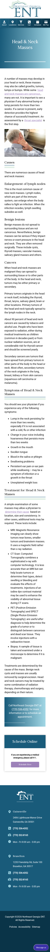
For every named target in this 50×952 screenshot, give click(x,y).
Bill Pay (46, 25)
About (4, 25)
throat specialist (33, 120)
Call (29, 25)
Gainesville (19, 811)
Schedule (37, 25)
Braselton (18, 856)
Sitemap (36, 927)
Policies (13, 927)
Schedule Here (25, 764)
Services (21, 25)
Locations (12, 25)
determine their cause (17, 511)
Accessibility (24, 927)
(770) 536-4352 (20, 709)
